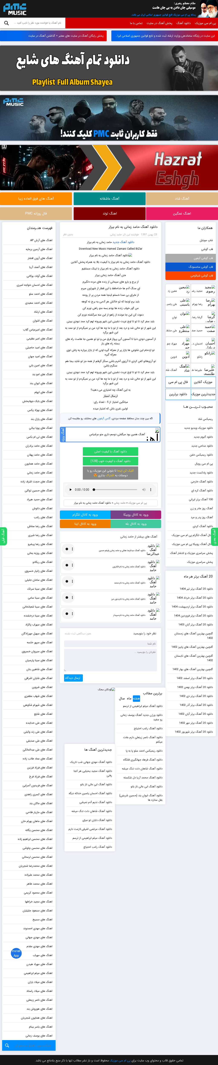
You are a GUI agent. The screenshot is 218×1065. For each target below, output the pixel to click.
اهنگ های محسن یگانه (38, 830)
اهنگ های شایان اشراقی (38, 678)
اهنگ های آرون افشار (40, 258)
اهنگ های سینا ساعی (40, 598)
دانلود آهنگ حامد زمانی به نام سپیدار (129, 615)
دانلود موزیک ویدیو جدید (198, 428)
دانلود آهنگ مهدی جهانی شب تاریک (91, 762)
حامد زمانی (119, 503)
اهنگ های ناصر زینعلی (39, 1000)
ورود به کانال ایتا (85, 523)
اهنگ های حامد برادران (39, 446)
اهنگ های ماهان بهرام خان (36, 821)
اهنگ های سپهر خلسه (39, 642)
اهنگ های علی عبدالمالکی (37, 750)
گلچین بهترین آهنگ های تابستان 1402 (193, 658)
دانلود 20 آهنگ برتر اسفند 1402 (194, 678)
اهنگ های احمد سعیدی (38, 303)
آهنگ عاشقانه (109, 198)
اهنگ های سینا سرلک (39, 589)
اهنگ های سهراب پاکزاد (38, 624)
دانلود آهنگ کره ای (202, 490)
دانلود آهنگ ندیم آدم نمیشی (95, 802)
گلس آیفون (103, 418)
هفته (136, 698)
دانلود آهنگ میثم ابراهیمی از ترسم (142, 706)
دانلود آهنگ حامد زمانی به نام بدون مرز (128, 599)
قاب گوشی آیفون (203, 258)
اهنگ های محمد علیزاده (38, 875)
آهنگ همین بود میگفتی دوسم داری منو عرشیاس (117, 434)
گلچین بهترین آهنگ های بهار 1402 (192, 669)
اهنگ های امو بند (42, 374)
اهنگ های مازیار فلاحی (39, 812)
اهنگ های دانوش (42, 508)
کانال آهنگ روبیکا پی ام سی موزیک (192, 544)
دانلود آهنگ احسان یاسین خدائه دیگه (90, 793)
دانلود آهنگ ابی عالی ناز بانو (146, 786)
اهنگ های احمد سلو (40, 294)
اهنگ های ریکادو (42, 562)
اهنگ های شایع (43, 714)
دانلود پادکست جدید (201, 472)
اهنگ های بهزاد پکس (39, 410)
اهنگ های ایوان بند (41, 383)
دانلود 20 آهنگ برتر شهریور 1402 (194, 732)
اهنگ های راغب (43, 517)
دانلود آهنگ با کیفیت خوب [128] (111, 461)
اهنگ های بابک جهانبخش (37, 401)
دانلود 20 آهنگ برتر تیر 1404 (196, 589)
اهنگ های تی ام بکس (39, 437)
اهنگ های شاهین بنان (39, 669)
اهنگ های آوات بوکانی (39, 276)
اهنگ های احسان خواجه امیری (34, 285)
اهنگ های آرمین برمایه (39, 249)
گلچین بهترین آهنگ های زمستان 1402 (193, 635)
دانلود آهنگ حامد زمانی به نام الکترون (128, 566)
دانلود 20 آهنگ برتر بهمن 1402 (195, 687)
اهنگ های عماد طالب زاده (37, 758)
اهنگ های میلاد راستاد (39, 991)
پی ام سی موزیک (14, 9)
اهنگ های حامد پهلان (39, 455)
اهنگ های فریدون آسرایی (37, 785)
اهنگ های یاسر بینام (40, 1027)
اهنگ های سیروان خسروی (37, 651)
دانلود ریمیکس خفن (201, 455)
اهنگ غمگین (182, 213)
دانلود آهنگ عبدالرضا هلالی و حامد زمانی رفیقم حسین (122, 550)
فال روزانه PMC (36, 213)
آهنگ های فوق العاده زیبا (36, 198)
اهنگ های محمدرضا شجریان (35, 866)
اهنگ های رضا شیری (40, 535)
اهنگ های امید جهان (40, 356)
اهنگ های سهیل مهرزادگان (37, 633)
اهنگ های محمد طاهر (39, 884)
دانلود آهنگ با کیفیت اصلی (110, 451)
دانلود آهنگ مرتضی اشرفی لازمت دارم (90, 829)
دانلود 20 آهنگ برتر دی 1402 (196, 696)
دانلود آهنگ (183, 23)
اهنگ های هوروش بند (39, 1009)
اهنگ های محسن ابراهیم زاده (35, 839)
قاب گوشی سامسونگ (201, 267)
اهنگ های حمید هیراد (39, 499)
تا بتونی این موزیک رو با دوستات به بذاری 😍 (110, 473)
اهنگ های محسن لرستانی (37, 857)
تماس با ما (136, 23)
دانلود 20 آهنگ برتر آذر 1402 (196, 705)
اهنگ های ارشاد (43, 312)
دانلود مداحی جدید (202, 446)
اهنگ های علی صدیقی (39, 741)
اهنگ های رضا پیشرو (40, 544)
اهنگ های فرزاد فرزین (39, 767)
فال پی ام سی (178, 382)
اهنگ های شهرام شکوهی (37, 705)
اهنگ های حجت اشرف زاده (36, 481)
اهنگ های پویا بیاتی (40, 428)
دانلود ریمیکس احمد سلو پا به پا (144, 751)
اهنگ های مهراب (42, 955)
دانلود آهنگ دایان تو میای (97, 820)
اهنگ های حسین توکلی (38, 490)
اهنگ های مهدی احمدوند (37, 928)
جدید (116, 242)
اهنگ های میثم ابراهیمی (38, 973)
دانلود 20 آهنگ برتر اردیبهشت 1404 (192, 607)
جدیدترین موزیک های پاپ (203, 396)
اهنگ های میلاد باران (40, 982)
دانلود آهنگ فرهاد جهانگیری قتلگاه (142, 760)
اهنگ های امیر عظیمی (39, 338)
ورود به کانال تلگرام (85, 514)
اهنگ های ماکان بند (40, 803)
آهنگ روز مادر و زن (201, 508)
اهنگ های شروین (42, 687)
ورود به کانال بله (135, 523)
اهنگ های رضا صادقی (39, 526)
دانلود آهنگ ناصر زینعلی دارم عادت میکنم (142, 739)
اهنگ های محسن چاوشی (37, 848)
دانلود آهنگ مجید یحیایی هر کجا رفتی (93, 773)
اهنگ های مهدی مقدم (39, 946)
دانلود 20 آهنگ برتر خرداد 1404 (195, 598)
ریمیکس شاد (205, 419)
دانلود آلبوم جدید (203, 437)
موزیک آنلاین (203, 382)
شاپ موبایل (206, 240)
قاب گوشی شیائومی (202, 275)
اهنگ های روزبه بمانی (39, 553)
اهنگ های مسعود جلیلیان (37, 910)
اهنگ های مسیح (42, 919)
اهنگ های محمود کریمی (38, 893)
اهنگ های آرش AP (41, 240)
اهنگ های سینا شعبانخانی (37, 607)
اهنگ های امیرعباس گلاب (37, 329)
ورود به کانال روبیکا (135, 514)
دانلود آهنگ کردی (203, 526)
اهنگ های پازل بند (41, 419)
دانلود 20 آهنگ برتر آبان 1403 (195, 624)
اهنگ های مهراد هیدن (39, 964)
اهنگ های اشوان (42, 321)
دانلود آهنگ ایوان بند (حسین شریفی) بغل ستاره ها (140, 797)
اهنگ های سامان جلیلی (38, 580)
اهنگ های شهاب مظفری (38, 696)
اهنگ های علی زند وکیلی (38, 732)
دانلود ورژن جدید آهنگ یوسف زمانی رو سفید (141, 717)
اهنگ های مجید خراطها (38, 901)
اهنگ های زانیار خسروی (38, 571)
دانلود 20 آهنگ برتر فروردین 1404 (193, 615)
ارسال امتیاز (110, 395)
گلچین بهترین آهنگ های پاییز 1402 (192, 647)
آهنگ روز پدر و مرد (202, 517)
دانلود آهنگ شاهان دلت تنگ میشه (142, 768)
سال (122, 698)
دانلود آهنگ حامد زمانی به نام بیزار (133, 227)
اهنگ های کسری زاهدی (38, 794)
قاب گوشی (207, 249)
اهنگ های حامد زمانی (39, 472)
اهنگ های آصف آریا (40, 267)
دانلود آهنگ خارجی (202, 481)
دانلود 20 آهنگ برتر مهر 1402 (196, 723)
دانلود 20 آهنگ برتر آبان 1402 (195, 714)
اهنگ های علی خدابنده (39, 723)
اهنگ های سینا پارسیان (38, 660)
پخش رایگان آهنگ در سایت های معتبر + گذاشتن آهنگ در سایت (65, 36)
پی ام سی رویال (204, 464)
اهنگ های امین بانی (40, 365)
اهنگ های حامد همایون (38, 464)
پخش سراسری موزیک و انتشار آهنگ (191, 553)
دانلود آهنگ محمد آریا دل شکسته (142, 777)
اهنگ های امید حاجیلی (39, 347)
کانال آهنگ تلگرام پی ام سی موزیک (192, 535)
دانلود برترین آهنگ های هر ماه (178, 396)
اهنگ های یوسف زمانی (39, 1036)
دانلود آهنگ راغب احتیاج (148, 728)
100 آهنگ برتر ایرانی (201, 499)
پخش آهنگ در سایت (159, 23)
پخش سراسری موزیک (200, 562)
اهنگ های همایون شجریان (36, 1018)
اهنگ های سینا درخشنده (38, 615)
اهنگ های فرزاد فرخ (40, 776)
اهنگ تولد (110, 213)
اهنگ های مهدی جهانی (39, 937)
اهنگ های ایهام (43, 392)
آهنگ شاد (182, 198)
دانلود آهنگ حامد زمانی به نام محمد (129, 583)
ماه (129, 698)
